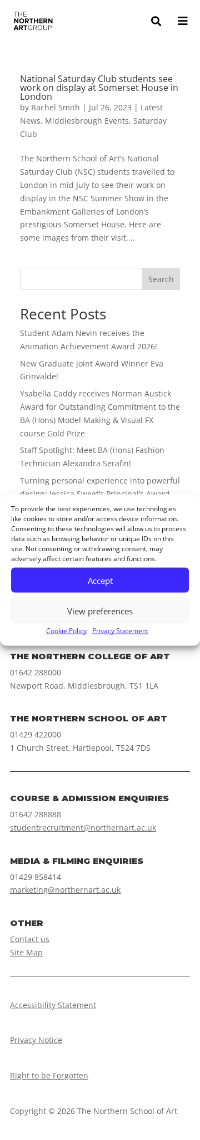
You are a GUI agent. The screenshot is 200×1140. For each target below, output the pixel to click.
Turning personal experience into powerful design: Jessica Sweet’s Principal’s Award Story (100, 493)
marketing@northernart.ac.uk (65, 889)
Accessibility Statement (53, 1005)
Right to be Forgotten (49, 1075)
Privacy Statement (120, 630)
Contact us (29, 939)
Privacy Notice (36, 1040)
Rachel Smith (55, 107)
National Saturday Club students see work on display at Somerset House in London (99, 88)
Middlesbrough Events (87, 120)
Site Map (26, 952)
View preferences (100, 610)
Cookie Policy (66, 630)
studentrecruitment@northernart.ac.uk (83, 827)
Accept (100, 580)
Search (161, 279)
